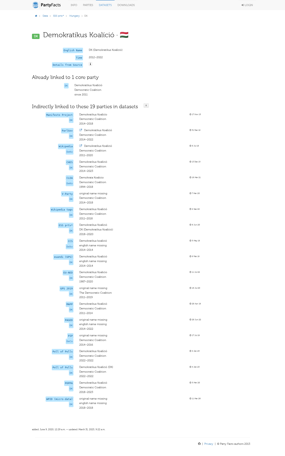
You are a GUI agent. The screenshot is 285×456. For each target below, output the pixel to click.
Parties (88, 5)
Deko (69, 246)
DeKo (69, 151)
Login (248, 5)
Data (45, 15)
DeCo (69, 341)
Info (74, 5)
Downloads (126, 5)
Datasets (105, 5)
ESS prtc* (58, 15)
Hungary (74, 15)
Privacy (208, 444)
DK (66, 85)
